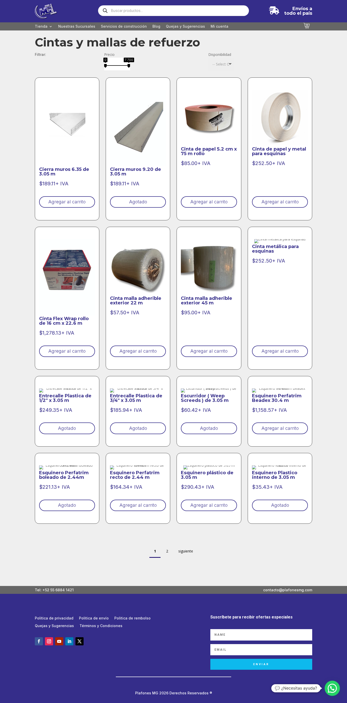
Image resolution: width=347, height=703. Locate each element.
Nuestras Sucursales (76, 26)
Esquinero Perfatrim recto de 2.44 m (135, 475)
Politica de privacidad (54, 618)
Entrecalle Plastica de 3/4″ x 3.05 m (136, 398)
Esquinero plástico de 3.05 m (207, 475)
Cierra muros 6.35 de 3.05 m (64, 172)
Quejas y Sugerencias (185, 26)
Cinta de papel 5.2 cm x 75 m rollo (209, 151)
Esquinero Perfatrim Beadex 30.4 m (277, 398)
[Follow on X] (79, 641)
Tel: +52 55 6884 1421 (54, 590)
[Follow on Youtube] (59, 641)
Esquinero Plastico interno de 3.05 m (274, 475)
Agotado (138, 201)
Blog (156, 26)
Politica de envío (94, 618)
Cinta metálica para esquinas (275, 249)
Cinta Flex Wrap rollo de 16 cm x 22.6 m (64, 321)
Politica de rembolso (132, 618)
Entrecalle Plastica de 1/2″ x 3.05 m (65, 398)
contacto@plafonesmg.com (287, 590)
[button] (332, 688)
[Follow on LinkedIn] (69, 641)
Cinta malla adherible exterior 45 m (206, 301)
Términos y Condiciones (101, 626)
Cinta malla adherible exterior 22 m (135, 301)
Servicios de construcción (124, 26)
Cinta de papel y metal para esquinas (279, 151)
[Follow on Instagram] (49, 641)
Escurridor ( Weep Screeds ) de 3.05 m (205, 398)
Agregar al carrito (67, 201)
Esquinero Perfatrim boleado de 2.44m (64, 475)
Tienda (41, 26)
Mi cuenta (219, 26)
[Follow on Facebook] (39, 641)
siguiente (185, 551)
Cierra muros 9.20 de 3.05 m (135, 172)
